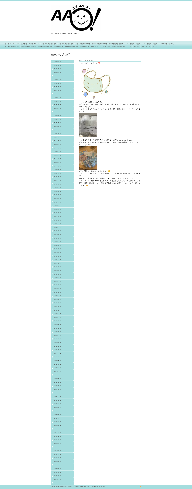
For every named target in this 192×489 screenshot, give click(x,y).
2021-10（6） (58, 267)
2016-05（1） (58, 472)
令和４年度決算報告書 (99, 44)
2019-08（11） (58, 360)
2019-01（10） (58, 385)
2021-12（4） (58, 259)
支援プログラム (34, 44)
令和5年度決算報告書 (83, 44)
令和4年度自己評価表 (12, 46)
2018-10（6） (58, 396)
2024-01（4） (58, 169)
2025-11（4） (58, 90)
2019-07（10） (58, 364)
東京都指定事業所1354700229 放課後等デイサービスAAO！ (74, 486)
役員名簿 (24, 44)
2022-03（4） (58, 249)
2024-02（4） (58, 166)
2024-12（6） (58, 130)
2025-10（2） (58, 94)
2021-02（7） (58, 295)
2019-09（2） (58, 357)
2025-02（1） (58, 122)
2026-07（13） (58, 65)
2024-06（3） (58, 151)
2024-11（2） (58, 133)
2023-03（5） (58, 205)
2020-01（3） (58, 342)
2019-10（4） (58, 353)
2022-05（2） (58, 241)
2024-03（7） (58, 162)
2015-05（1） (58, 483)
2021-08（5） (58, 274)
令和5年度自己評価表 (166, 44)
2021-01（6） (58, 299)
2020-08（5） (58, 317)
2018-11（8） (58, 393)
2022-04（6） (58, 245)
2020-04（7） (58, 331)
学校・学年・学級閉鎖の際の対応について (117, 46)
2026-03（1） (58, 76)
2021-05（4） (58, 285)
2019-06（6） (58, 367)
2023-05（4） (58, 198)
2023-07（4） (58, 191)
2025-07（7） (58, 104)
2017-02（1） (58, 461)
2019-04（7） (58, 375)
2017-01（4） (58, 465)
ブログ (154, 46)
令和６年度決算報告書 (66, 44)
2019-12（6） (58, 346)
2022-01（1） (58, 256)
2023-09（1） (58, 184)
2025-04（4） (58, 115)
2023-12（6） (58, 173)
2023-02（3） (58, 209)
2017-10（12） (58, 439)
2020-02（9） (58, 339)
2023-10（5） (58, 180)
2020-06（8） (58, 324)
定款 (17, 44)
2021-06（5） (58, 281)
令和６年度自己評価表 (149, 44)
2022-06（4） (58, 238)
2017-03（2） (58, 457)
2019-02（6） (58, 382)
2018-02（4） (58, 425)
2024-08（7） (58, 144)
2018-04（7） (58, 418)
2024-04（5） (58, 158)
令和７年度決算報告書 (49, 44)
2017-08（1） (58, 447)
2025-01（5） (58, 126)
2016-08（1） (58, 468)
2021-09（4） (58, 270)
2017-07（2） (58, 450)
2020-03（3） (58, 335)
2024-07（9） (58, 148)
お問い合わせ (146, 46)
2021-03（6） (58, 292)
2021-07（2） (58, 277)
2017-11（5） (58, 436)
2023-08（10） (58, 187)
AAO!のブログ (96, 46)
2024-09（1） (58, 140)
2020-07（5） (58, 321)
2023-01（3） (58, 212)
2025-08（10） (58, 101)
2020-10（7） (58, 310)
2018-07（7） (58, 407)
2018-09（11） (58, 400)
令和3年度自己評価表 (28, 46)
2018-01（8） (58, 429)
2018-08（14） (58, 403)
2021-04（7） (58, 288)
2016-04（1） (58, 475)
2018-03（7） (58, 421)
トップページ (9, 44)
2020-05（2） (58, 328)
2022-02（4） (58, 252)
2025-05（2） (58, 112)
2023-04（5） (58, 202)
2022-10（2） (58, 223)
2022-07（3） (58, 234)
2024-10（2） (58, 137)
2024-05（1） (58, 155)
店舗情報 (137, 46)
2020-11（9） (58, 306)
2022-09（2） (58, 227)
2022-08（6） (58, 230)
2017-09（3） (58, 443)
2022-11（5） (58, 220)
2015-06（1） (58, 479)
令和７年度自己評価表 (132, 44)
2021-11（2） (58, 263)
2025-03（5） (58, 119)
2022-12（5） (58, 216)
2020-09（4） (58, 313)
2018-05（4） (58, 414)
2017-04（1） (58, 454)
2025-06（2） (58, 108)
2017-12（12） (58, 432)
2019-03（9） (58, 378)
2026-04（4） (58, 72)
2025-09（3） (58, 97)
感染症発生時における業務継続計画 (77, 46)
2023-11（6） (58, 176)
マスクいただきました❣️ (89, 63)
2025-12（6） (58, 86)
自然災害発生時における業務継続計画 (50, 46)
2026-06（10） (58, 68)
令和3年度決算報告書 (116, 44)
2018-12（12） (58, 389)
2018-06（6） (58, 411)
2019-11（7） (58, 349)
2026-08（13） (58, 61)
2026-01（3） (58, 83)
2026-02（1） (58, 79)
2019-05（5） (58, 371)
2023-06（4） (58, 194)
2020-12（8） (58, 303)
